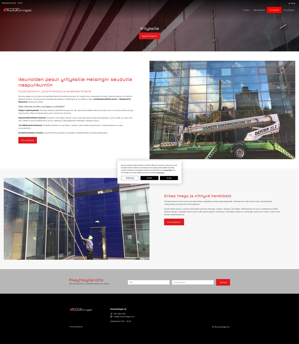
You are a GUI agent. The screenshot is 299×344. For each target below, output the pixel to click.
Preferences (130, 178)
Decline (149, 178)
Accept (169, 178)
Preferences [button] (160, 172)
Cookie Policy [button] (168, 170)
